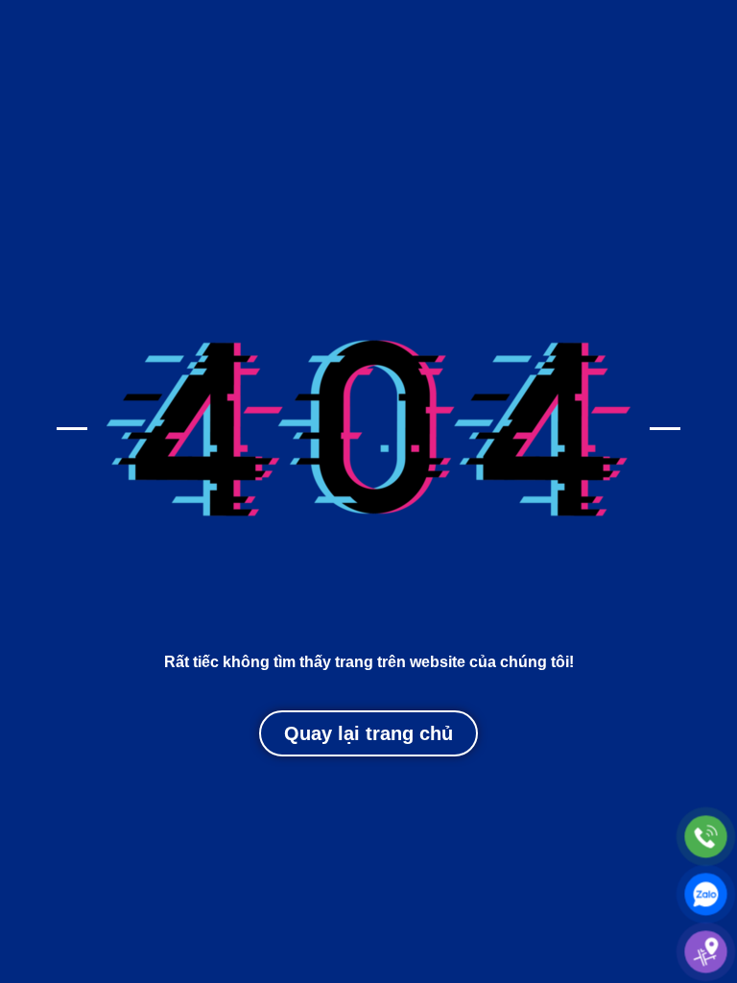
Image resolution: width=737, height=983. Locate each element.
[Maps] (705, 951)
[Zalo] (705, 894)
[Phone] (705, 836)
